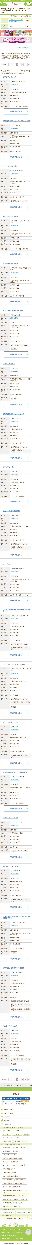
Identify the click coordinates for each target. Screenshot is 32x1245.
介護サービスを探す (9, 1113)
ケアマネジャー (19, 1130)
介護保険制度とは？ (8, 1212)
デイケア (5, 1138)
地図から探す (7, 1117)
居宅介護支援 (14, 84)
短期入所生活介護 (8, 1179)
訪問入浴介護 (6, 1151)
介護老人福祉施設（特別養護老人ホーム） (14, 1183)
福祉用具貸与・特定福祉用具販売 (12, 1206)
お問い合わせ (16, 1232)
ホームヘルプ (6, 1134)
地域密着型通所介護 (16, 1161)
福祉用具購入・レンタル (21, 1141)
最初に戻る (4, 64)
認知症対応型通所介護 (9, 1169)
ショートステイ (15, 1138)
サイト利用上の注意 (7, 1238)
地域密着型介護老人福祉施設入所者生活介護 (15, 1199)
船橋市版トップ (11, 1085)
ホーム (3, 1085)
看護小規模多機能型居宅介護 (11, 1176)
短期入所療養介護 (20, 1179)
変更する (27, 20)
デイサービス (17, 1134)
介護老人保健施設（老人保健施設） (12, 1186)
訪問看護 (26, 1134)
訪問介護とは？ (21, 1212)
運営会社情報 (19, 1238)
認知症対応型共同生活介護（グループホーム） (15, 1195)
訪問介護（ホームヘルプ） (20, 1147)
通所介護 (5, 1161)
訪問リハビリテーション (9, 1154)
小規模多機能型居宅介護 (9, 1172)
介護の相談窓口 (8, 1124)
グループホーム (7, 1141)
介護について (7, 1120)
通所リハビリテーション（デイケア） (13, 1165)
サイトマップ (5, 1232)
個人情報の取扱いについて (9, 1235)
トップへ (28, 1232)
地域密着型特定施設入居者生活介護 (12, 1203)
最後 (29, 64)
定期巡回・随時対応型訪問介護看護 (12, 1158)
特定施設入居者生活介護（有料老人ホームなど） (15, 1191)
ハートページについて (15, 1229)
